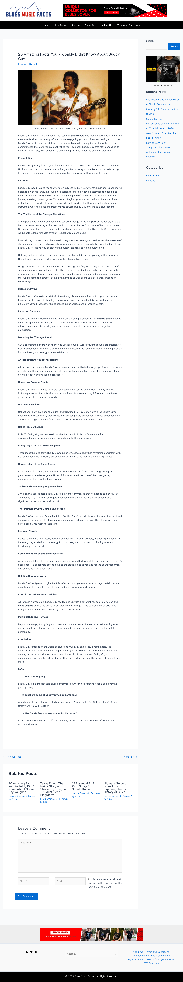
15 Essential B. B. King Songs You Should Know (83, 786)
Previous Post (12, 756)
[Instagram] (35, 952)
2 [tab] (158, 85)
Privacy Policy (141, 955)
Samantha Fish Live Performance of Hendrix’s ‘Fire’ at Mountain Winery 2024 (162, 124)
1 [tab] (155, 85)
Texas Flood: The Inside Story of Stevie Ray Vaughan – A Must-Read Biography (53, 789)
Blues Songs (60, 25)
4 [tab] (165, 85)
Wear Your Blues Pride (128, 25)
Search (150, 40)
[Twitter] (31, 952)
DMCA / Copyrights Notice (161, 959)
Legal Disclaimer (136, 959)
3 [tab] (161, 85)
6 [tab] (171, 85)
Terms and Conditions (157, 951)
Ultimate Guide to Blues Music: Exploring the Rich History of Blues (116, 788)
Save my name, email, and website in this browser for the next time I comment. (105, 883)
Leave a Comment (17, 796)
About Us (90, 25)
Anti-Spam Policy (160, 955)
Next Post (130, 756)
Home (46, 25)
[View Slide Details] (163, 69)
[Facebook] (27, 952)
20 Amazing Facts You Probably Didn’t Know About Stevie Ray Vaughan (22, 788)
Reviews (75, 25)
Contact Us (106, 25)
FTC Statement (152, 963)
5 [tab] (168, 85)
